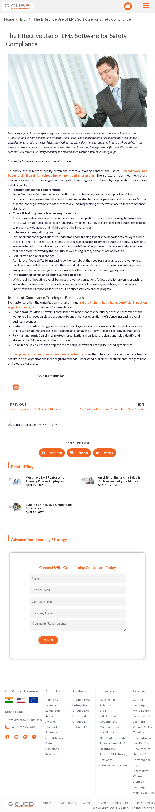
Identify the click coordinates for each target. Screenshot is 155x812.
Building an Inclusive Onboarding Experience (48, 506)
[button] (52, 452)
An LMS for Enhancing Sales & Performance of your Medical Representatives (119, 479)
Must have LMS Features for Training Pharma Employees (45, 479)
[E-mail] (16, 388)
